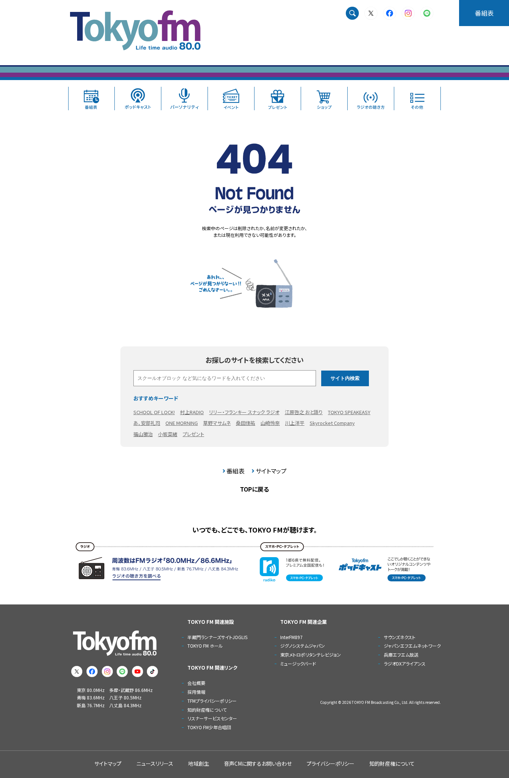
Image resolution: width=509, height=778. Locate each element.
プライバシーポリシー (330, 763)
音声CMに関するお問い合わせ (258, 763)
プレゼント (193, 434)
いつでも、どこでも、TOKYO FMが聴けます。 (254, 529)
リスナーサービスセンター (212, 718)
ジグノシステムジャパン (302, 645)
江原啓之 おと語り (304, 412)
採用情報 (196, 692)
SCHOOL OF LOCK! (154, 412)
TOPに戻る (254, 489)
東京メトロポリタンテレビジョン (310, 654)
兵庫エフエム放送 (401, 654)
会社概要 (196, 683)
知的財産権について (207, 709)
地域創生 (198, 763)
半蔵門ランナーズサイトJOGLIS (217, 637)
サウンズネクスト (399, 637)
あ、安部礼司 (146, 422)
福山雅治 (143, 434)
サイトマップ (271, 470)
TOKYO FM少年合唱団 (209, 727)
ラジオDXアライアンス (405, 663)
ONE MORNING (181, 422)
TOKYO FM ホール (205, 645)
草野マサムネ (217, 422)
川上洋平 (294, 422)
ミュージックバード (298, 663)
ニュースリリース (154, 763)
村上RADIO (192, 412)
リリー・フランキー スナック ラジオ (244, 412)
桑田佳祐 (245, 422)
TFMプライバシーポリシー (212, 701)
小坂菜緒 (167, 434)
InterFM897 (291, 637)
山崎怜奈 (270, 422)
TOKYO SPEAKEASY (349, 412)
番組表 (484, 13)
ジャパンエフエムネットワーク (412, 645)
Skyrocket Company (332, 422)
